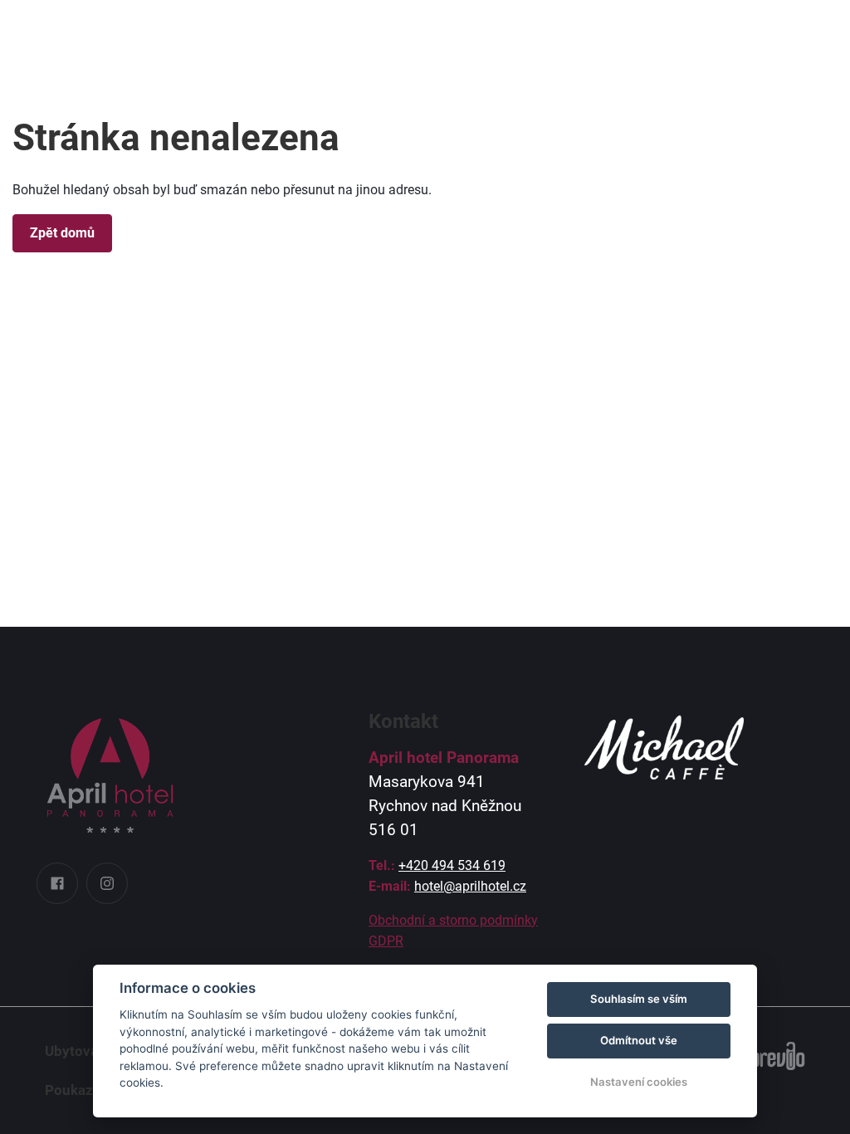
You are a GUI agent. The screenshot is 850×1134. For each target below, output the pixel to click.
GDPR (386, 941)
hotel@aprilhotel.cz (470, 886)
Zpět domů (62, 233)
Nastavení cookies (638, 1081)
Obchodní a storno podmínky (453, 920)
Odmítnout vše (638, 1040)
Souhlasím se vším (638, 998)
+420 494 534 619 (452, 865)
